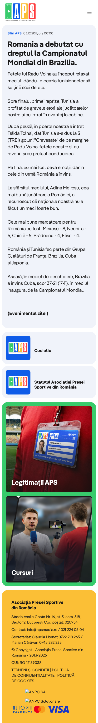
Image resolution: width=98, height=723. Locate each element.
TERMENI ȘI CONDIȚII (30, 669)
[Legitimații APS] (49, 449)
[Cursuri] (49, 539)
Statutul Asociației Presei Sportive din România (49, 382)
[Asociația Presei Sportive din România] (20, 12)
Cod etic (49, 348)
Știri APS (15, 33)
